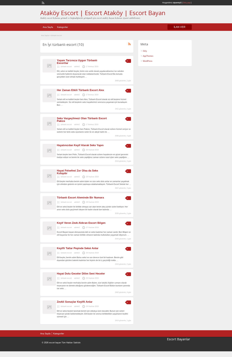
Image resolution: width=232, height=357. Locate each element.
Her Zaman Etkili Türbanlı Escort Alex (80, 90)
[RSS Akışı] (43, 2)
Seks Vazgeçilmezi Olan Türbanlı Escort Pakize (82, 120)
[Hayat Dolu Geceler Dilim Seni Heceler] (49, 285)
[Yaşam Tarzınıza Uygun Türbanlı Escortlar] (49, 72)
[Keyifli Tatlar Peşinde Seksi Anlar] (49, 260)
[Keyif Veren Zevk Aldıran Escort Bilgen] (49, 234)
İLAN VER (179, 27)
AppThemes (148, 56)
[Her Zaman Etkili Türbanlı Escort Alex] (49, 101)
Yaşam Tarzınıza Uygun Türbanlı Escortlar (77, 62)
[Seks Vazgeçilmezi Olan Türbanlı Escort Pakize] (49, 130)
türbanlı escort (66, 66)
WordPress (147, 61)
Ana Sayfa (48, 27)
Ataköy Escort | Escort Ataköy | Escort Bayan (102, 13)
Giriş (145, 51)
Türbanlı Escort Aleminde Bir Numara (80, 197)
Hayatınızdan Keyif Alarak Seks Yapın (80, 145)
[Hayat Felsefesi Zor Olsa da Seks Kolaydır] (49, 182)
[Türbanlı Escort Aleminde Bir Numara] (49, 209)
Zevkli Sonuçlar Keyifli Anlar (74, 301)
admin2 (77, 66)
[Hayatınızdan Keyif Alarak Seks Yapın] (49, 157)
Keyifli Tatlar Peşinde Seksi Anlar (77, 248)
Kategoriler (62, 27)
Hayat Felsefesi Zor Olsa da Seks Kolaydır (77, 172)
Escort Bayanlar (178, 339)
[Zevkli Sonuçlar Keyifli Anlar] (49, 313)
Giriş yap (186, 3)
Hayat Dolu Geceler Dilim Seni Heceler (81, 273)
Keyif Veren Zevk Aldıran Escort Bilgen (81, 222)
